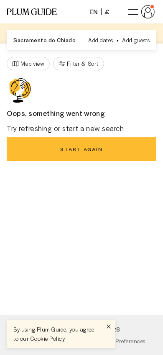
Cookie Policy (48, 338)
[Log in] (139, 11)
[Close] (108, 326)
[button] (32, 11)
